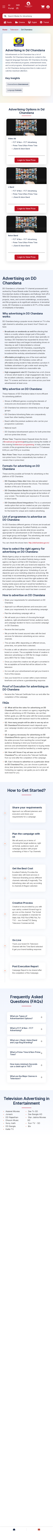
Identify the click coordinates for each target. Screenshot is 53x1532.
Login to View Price (26, 160)
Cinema (21, 22)
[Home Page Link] (28, 4)
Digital (34, 22)
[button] (3, 6)
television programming (24, 445)
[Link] (42, 6)
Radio (9, 22)
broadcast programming (14, 442)
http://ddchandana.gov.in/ (38, 543)
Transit (46, 22)
